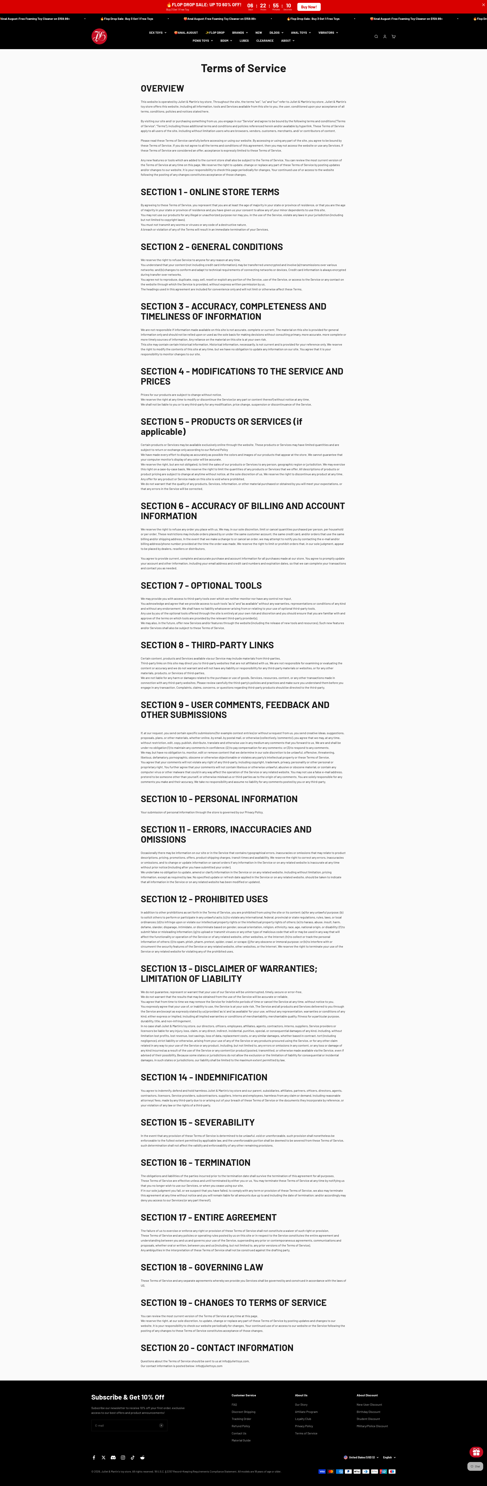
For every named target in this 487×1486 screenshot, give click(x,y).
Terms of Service (306, 1433)
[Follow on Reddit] (142, 1457)
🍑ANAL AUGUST (186, 32)
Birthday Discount (368, 1411)
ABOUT (286, 40)
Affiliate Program (306, 1411)
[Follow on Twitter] (103, 1457)
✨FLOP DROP (215, 32)
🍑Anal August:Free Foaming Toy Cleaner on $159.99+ (187, 18)
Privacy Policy (304, 1426)
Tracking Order (241, 1419)
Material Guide (241, 1440)
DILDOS (275, 32)
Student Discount (368, 1419)
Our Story (301, 1404)
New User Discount (369, 1404)
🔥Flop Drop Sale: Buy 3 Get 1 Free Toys (93, 18)
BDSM (224, 40)
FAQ (234, 1404)
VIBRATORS (326, 32)
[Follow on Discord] (113, 1457)
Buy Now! (309, 7)
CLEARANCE (265, 40)
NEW (258, 32)
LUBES (244, 40)
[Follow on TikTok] (132, 1457)
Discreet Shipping (243, 1411)
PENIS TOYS (201, 40)
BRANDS (238, 32)
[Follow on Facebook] (93, 1457)
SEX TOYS (156, 32)
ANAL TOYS (299, 32)
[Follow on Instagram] (123, 1457)
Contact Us (239, 1433)
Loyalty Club (303, 1419)
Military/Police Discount (372, 1426)
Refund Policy (241, 1426)
